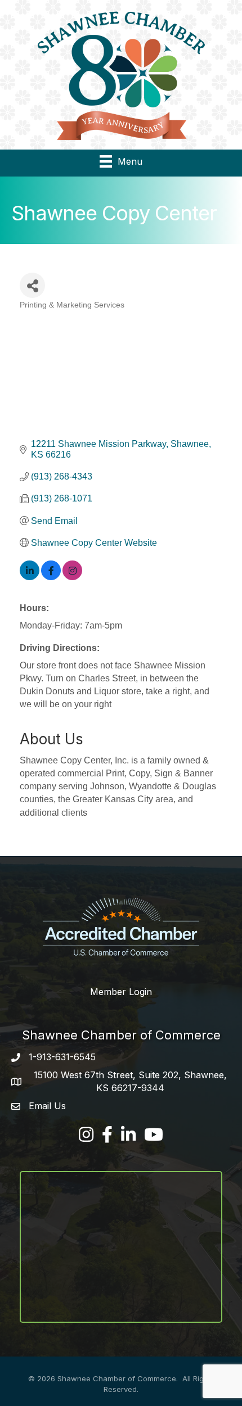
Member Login (121, 991)
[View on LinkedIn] (29, 577)
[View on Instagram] (72, 577)
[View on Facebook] (51, 577)
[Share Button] (32, 285)
